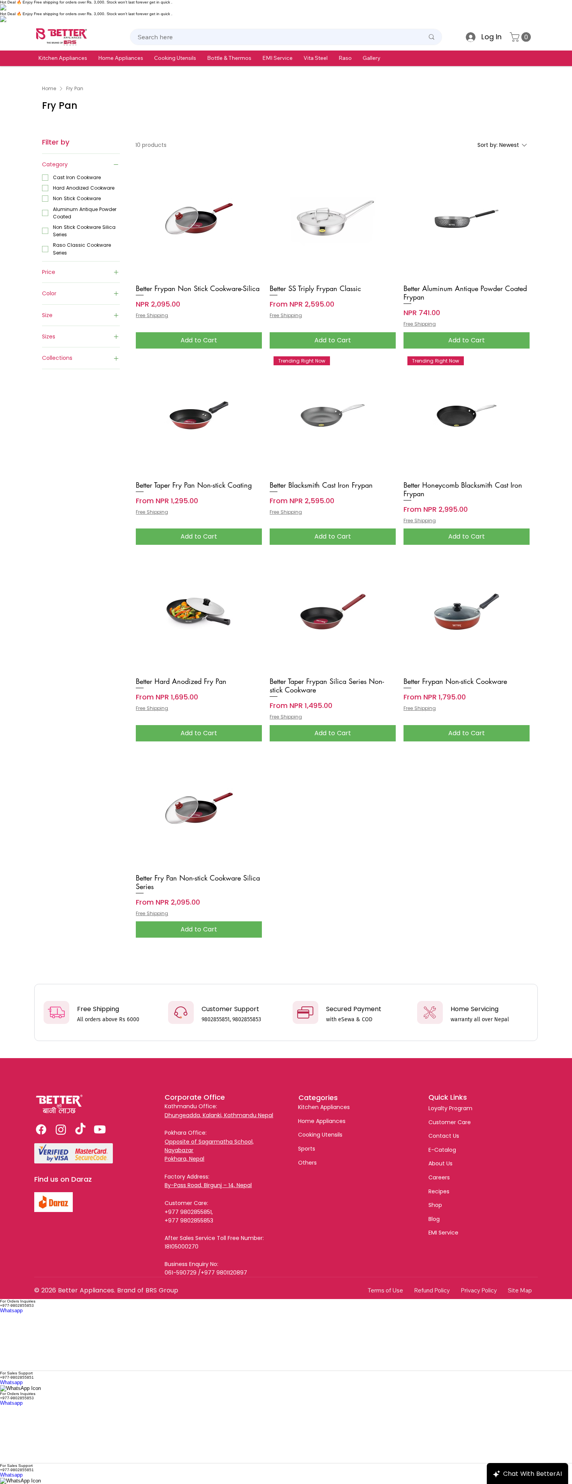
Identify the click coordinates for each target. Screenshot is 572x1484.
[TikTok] (80, 1129)
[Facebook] (41, 1129)
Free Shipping (152, 315)
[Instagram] (61, 1129)
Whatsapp (11, 1310)
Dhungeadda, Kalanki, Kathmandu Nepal (219, 1115)
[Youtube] (100, 1129)
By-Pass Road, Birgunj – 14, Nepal (208, 1185)
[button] (62, 57)
